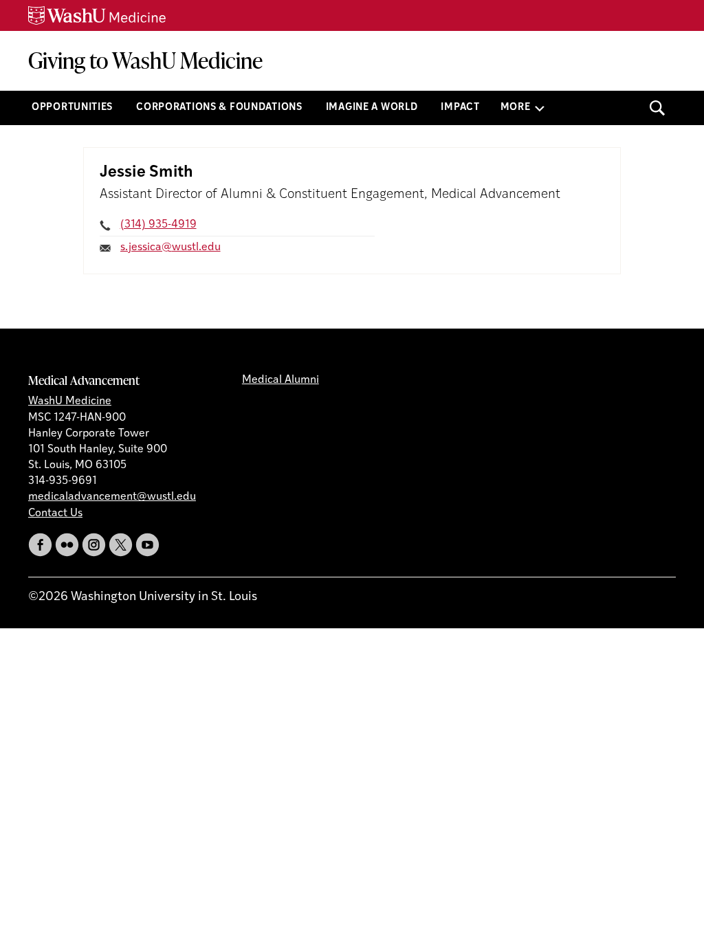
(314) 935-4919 (158, 224)
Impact (460, 107)
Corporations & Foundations (219, 107)
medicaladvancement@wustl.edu (112, 496)
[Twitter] (121, 545)
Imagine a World (372, 107)
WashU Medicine (69, 401)
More (515, 107)
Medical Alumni (280, 380)
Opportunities (72, 107)
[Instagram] (94, 545)
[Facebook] (40, 545)
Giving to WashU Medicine (145, 60)
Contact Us (55, 513)
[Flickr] (67, 545)
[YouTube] (147, 545)
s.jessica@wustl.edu (170, 247)
